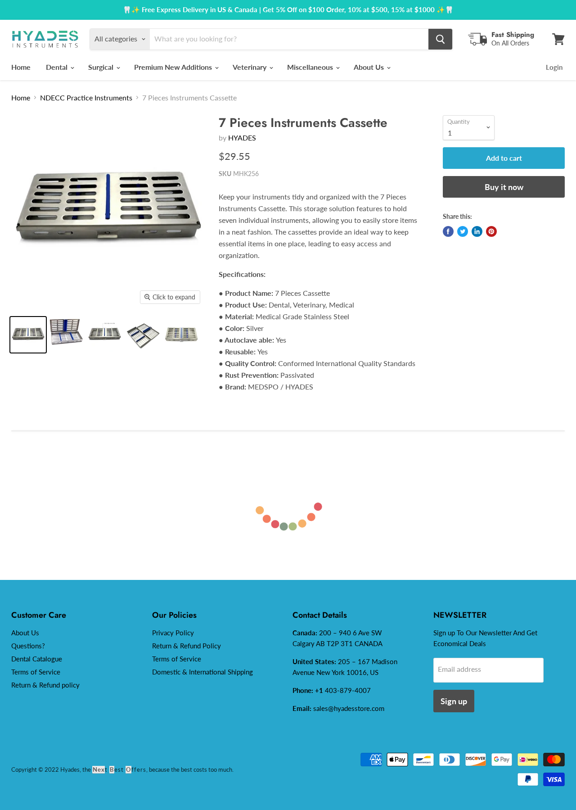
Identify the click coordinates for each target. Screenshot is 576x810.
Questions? (28, 646)
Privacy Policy (173, 633)
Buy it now (504, 187)
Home (21, 67)
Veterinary (250, 67)
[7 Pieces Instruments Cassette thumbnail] (104, 335)
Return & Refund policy (45, 685)
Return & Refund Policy (186, 646)
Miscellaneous (311, 67)
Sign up (454, 701)
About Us (370, 67)
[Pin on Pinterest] (491, 231)
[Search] (440, 39)
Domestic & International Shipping (202, 672)
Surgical (101, 67)
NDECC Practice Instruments (86, 97)
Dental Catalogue (36, 659)
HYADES (242, 137)
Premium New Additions (174, 67)
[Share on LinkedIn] (477, 231)
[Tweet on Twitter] (462, 231)
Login (554, 67)
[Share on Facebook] (448, 231)
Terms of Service (35, 672)
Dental (57, 67)
